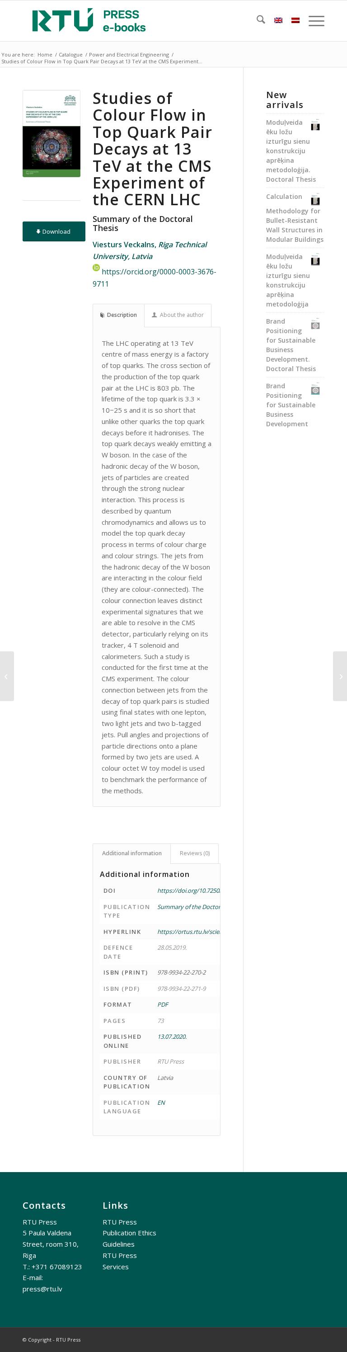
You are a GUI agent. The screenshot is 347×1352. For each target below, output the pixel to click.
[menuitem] (256, 20)
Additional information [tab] (132, 853)
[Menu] (312, 20)
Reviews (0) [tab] (195, 853)
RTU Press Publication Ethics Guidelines (129, 1233)
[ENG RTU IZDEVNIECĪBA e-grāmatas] (89, 20)
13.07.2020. (172, 1036)
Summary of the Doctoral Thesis (200, 907)
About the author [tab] (182, 315)
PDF (162, 1004)
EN (161, 1102)
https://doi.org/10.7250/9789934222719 (210, 890)
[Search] (256, 20)
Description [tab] (122, 315)
